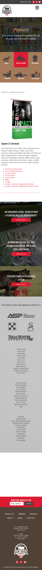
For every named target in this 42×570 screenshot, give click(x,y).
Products (9, 514)
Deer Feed (21, 351)
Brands (21, 514)
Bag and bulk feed (21, 404)
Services (33, 514)
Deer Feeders (21, 387)
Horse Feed (21, 429)
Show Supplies (21, 436)
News (19, 518)
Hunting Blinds (21, 383)
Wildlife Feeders (21, 391)
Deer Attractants (21, 400)
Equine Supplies (21, 425)
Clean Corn (21, 362)
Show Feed (21, 434)
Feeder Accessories (21, 396)
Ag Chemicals (21, 419)
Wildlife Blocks (21, 366)
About (10, 518)
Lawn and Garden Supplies (21, 421)
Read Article (21, 220)
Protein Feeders (21, 385)
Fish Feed (21, 358)
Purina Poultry (10, 173)
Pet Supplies (20, 440)
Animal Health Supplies (21, 423)
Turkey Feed (20, 356)
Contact (31, 518)
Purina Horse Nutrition (13, 169)
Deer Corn (21, 360)
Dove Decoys (21, 402)
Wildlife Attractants (21, 371)
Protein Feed (21, 349)
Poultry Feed (21, 432)
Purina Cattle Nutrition (13, 171)
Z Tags (7, 182)
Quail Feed (21, 353)
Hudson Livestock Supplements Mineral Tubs (21, 186)
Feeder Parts (21, 394)
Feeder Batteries (21, 398)
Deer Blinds (21, 373)
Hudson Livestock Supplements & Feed (19, 184)
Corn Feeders (21, 389)
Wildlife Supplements (21, 369)
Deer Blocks (21, 364)
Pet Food (21, 438)
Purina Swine (10, 175)
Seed (21, 407)
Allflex (7, 180)
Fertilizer (21, 417)
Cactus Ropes (10, 178)
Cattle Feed (21, 427)
